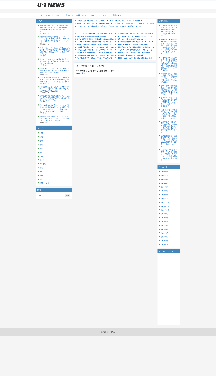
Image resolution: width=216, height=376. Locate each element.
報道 (41, 145)
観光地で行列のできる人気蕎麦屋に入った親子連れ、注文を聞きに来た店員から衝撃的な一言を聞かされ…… (55, 61)
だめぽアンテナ (103, 15)
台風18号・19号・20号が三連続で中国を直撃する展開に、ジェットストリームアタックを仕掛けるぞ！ (169, 102)
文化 (41, 152)
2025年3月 (164, 237)
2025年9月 (164, 214)
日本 (41, 156)
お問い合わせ (81, 15)
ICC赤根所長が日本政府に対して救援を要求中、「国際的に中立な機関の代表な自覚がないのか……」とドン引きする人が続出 (55, 79)
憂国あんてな (118, 15)
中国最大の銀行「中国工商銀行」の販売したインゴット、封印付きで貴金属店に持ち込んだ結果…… (169, 78)
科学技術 (43, 164)
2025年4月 (164, 233)
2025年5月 (164, 229)
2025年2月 (164, 241)
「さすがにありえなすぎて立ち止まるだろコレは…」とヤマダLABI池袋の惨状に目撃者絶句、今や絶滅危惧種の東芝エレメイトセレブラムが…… (169, 64)
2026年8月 (164, 172)
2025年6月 (164, 225)
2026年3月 (164, 191)
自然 (41, 171)
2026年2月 (164, 195)
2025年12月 (165, 202)
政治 (41, 148)
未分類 (42, 160)
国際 (41, 141)
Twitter (92, 15)
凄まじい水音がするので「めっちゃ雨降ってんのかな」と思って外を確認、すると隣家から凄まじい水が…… (169, 114)
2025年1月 (164, 245)
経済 (41, 168)
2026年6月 (164, 179)
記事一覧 (69, 15)
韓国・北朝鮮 (44, 183)
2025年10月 (165, 210)
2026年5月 (164, 183)
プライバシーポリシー (54, 15)
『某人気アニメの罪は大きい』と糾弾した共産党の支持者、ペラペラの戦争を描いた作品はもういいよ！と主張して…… (55, 70)
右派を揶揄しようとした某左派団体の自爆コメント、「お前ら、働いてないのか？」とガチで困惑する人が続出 (55, 89)
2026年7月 (164, 175)
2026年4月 (164, 187)
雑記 (41, 179)
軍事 (41, 175)
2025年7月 (164, 222)
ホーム (40, 15)
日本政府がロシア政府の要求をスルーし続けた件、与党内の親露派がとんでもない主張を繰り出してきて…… (55, 98)
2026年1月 (164, 198)
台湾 (41, 137)
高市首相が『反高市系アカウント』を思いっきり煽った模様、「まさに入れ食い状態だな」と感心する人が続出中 (55, 118)
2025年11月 (165, 206)
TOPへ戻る (80, 73)
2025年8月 (164, 218)
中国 (41, 133)
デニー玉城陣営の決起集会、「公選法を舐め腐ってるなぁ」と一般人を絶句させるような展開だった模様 (169, 90)
